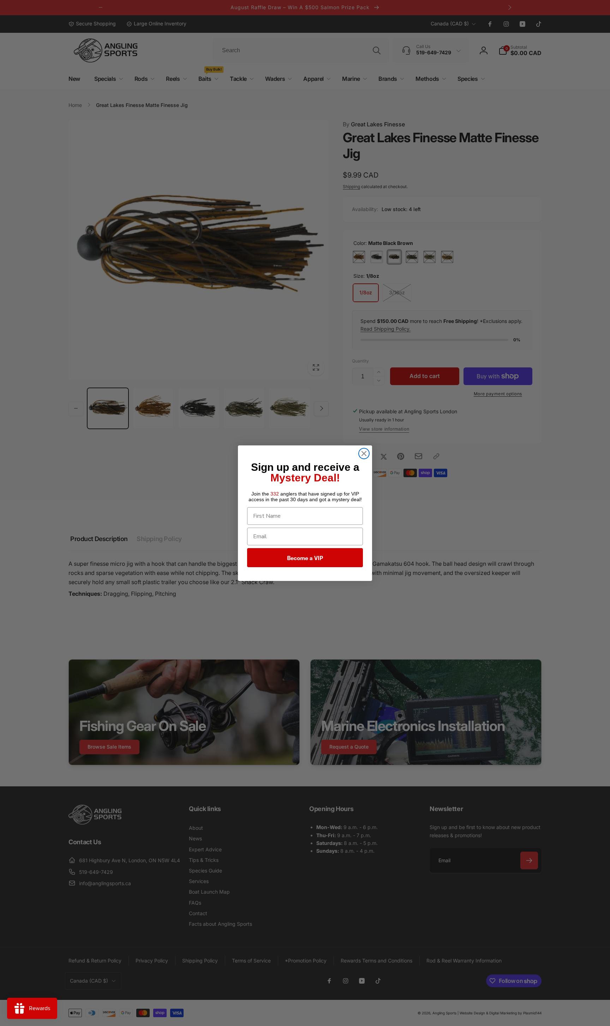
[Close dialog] (364, 453)
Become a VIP (305, 558)
